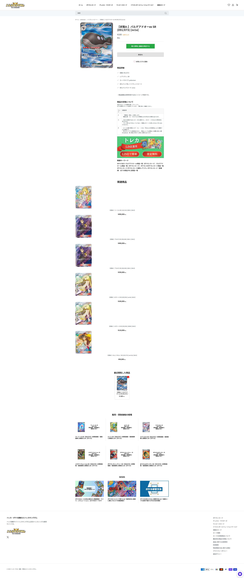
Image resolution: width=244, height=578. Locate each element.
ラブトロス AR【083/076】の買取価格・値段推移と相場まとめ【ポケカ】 (154, 437)
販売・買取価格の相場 (122, 414)
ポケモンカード (91, 5)
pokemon (83, 19)
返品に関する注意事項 (220, 542)
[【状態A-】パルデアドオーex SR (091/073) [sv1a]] (122, 383)
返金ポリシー (217, 554)
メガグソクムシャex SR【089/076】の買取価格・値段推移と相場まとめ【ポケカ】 (89, 465)
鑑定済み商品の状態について (222, 539)
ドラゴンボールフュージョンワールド (142, 5)
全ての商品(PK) (125, 170)
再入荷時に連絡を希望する (140, 46)
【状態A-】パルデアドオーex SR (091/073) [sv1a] (112, 19)
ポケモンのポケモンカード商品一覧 (152, 166)
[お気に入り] (229, 5)
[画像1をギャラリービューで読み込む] (96, 45)
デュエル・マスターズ (106, 5)
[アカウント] (233, 5)
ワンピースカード (121, 5)
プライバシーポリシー (220, 551)
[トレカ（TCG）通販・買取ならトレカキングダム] (15, 5)
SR (118, 164)
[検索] (166, 13)
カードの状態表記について (221, 536)
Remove (128, 377)
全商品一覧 (134, 170)
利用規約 (216, 545)
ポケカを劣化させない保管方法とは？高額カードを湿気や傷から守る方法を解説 (154, 500)
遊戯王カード (161, 5)
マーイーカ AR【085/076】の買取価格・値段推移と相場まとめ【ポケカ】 (88, 437)
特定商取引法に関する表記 (221, 548)
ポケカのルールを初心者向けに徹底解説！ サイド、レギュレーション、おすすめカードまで (89, 500)
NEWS (122, 476)
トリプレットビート (92, 19)
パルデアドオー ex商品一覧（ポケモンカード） (140, 164)
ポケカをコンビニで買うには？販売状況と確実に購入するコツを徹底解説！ (122, 500)
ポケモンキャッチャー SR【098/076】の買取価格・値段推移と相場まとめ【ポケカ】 (121, 465)
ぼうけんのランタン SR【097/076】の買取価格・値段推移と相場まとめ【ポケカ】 (153, 465)
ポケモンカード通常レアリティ (137, 168)
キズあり (122, 164)
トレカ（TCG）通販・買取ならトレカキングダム (23, 569)
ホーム (81, 5)
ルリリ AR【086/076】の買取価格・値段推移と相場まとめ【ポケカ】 (121, 437)
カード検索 (216, 533)
